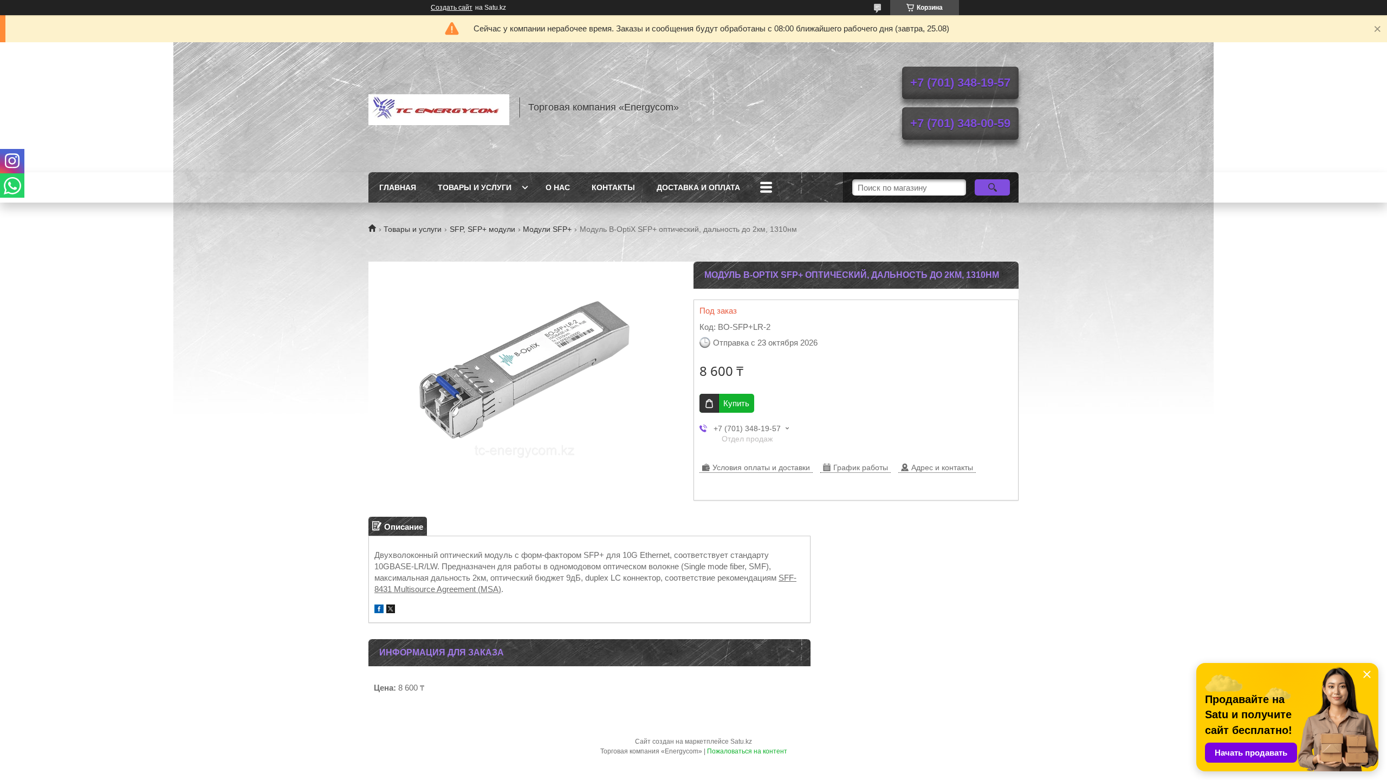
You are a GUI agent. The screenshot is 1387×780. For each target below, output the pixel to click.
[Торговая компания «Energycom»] (438, 107)
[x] (390, 610)
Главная (397, 187)
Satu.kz (741, 741)
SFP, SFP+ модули (482, 229)
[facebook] (379, 610)
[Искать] (992, 187)
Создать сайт (451, 7)
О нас (558, 187)
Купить (736, 403)
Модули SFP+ (547, 229)
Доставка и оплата (698, 187)
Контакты (613, 187)
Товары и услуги (474, 187)
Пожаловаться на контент (747, 751)
